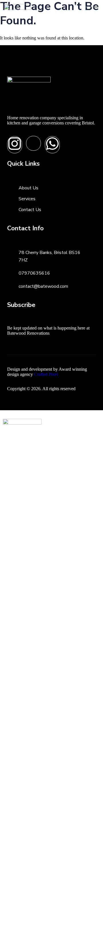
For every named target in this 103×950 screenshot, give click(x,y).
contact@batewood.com (43, 286)
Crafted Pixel (46, 374)
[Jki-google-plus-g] (33, 143)
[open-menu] (92, 10)
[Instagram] (14, 144)
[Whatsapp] (52, 144)
